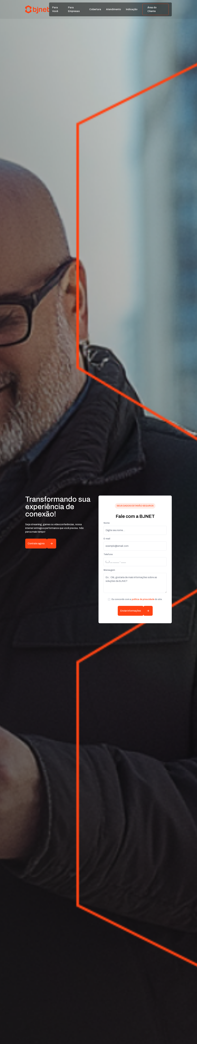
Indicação (131, 9)
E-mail (107, 539)
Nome (107, 523)
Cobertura (95, 9)
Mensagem (109, 570)
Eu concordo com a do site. (137, 599)
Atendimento (113, 9)
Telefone (108, 554)
